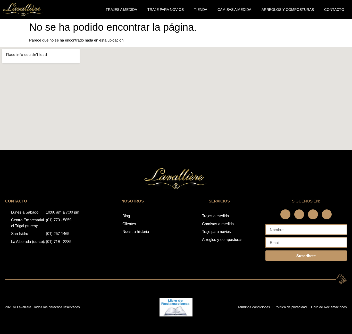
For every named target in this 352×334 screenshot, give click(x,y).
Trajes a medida (121, 9)
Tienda (200, 9)
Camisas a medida (234, 9)
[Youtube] (313, 214)
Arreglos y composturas (288, 9)
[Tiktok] (327, 214)
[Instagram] (299, 214)
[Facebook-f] (285, 214)
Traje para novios (165, 9)
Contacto (334, 9)
